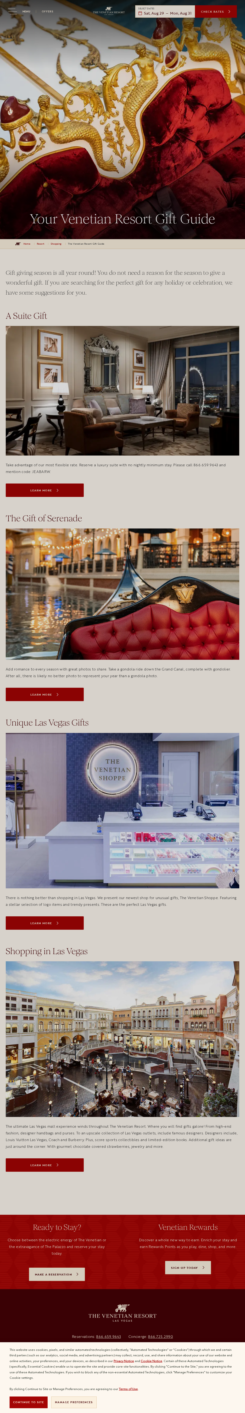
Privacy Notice (124, 1361)
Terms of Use (128, 1389)
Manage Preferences (74, 1402)
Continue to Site (28, 1402)
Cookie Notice (151, 1361)
